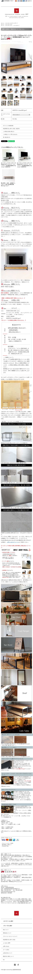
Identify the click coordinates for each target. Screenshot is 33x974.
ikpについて (5, 929)
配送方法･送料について (8, 956)
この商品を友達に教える (8, 131)
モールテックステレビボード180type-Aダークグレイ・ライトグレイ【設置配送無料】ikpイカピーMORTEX (8, 165)
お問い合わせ (6, 946)
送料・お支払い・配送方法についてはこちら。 (13, 29)
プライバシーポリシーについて (10, 936)
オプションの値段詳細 (8, 125)
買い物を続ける (6, 137)
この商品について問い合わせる (10, 134)
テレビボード (16, 25)
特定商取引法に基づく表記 (9, 939)
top (3, 959)
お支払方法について (7, 953)
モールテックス (9, 24)
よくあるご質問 (6, 943)
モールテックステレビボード (12, 23)
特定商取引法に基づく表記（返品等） (11, 128)
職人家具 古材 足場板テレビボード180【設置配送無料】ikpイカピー (8, 184)
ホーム (2, 23)
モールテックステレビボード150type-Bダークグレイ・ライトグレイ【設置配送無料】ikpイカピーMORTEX (24, 165)
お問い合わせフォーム (13, 542)
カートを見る (6, 949)
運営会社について (7, 933)
